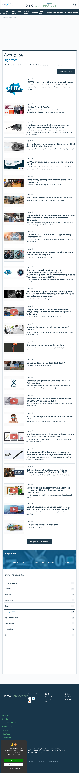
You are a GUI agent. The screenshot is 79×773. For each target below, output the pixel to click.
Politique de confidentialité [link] (13, 768)
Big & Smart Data (17, 12)
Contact (67, 694)
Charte (47, 702)
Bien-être (8, 12)
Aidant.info (44, 752)
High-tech (41, 12)
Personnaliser (14, 765)
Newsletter (68, 699)
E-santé (2, 12)
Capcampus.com (33, 752)
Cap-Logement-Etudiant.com (38, 750)
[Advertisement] (39, 34)
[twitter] (7, 4)
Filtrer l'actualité (66, 71)
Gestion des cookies (53, 761)
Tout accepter (13, 761)
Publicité (67, 697)
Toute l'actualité (39, 583)
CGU (47, 694)
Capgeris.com (32, 749)
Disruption (61, 12)
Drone (69, 12)
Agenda (76, 12)
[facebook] (4, 4)
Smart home (26, 12)
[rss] (11, 4)
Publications (39, 623)
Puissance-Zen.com (57, 750)
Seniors (35, 12)
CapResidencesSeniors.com (48, 749)
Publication (51, 12)
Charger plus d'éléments (39, 541)
